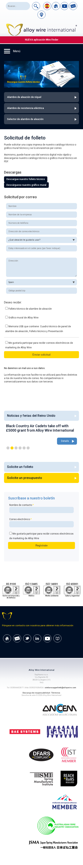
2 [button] (11, 447)
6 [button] (28, 447)
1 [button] (7, 447)
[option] (41, 434)
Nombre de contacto (21, 505)
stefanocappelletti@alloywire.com (60, 687)
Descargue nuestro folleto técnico (25, 179)
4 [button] (20, 447)
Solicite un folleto (20, 467)
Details (65, 441)
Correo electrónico (20, 519)
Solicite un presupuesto (24, 478)
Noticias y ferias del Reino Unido (31, 416)
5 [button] (24, 447)
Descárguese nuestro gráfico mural (26, 185)
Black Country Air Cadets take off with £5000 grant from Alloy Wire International (40, 428)
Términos (55, 693)
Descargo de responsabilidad (36, 693)
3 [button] (16, 447)
